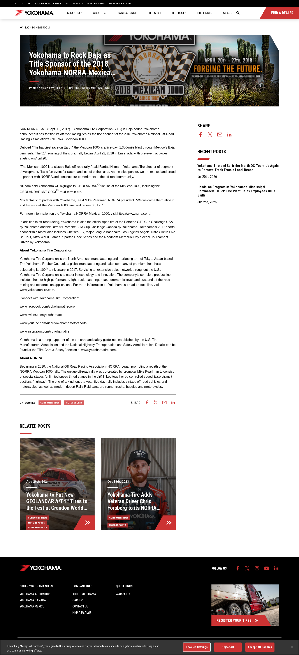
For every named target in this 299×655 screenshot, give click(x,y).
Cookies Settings (197, 647)
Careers (78, 600)
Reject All (228, 647)
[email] (164, 403)
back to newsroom (37, 27)
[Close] (292, 647)
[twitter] (155, 403)
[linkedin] (173, 403)
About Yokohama (84, 594)
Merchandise (96, 3)
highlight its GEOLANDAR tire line (85, 186)
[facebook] (147, 403)
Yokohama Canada (33, 600)
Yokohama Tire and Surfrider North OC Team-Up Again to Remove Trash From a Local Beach (238, 168)
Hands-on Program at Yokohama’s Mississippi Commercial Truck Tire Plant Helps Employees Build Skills (236, 191)
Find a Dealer (81, 612)
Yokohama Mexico (32, 606)
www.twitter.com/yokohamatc (41, 315)
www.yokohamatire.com (37, 290)
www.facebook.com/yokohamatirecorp (47, 306)
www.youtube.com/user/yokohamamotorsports (53, 323)
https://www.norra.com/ (133, 213)
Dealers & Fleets (120, 3)
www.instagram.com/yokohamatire (44, 331)
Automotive (23, 3)
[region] (149, 647)
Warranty (123, 594)
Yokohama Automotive (35, 594)
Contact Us (80, 606)
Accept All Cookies (260, 647)
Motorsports (74, 3)
